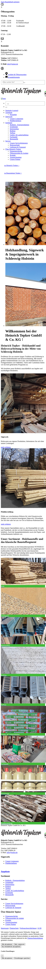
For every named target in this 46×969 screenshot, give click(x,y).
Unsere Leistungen (12, 861)
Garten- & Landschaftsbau (14, 891)
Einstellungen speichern (22, 958)
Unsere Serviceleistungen (14, 903)
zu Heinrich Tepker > (11, 165)
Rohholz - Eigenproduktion (15, 880)
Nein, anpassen (19, 944)
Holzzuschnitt (10, 905)
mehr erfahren (6, 447)
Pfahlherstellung (11, 863)
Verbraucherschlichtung (28, 928)
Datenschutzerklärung (35, 938)
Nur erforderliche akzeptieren (11, 947)
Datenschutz (14, 928)
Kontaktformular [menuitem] (14, 77)
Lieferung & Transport (13, 908)
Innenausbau (9, 884)
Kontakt (8, 920)
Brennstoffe (9, 895)
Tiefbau (8, 889)
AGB (39, 928)
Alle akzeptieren (7, 944)
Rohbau (8, 886)
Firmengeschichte (11, 916)
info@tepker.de (12, 64)
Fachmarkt (9, 893)
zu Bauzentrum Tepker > (13, 173)
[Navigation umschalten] (6, 107)
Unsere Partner (10, 924)
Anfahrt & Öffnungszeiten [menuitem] (17, 75)
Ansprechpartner (11, 922)
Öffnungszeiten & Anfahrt (14, 918)
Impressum (5, 928)
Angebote (5, 871)
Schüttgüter (9, 882)
